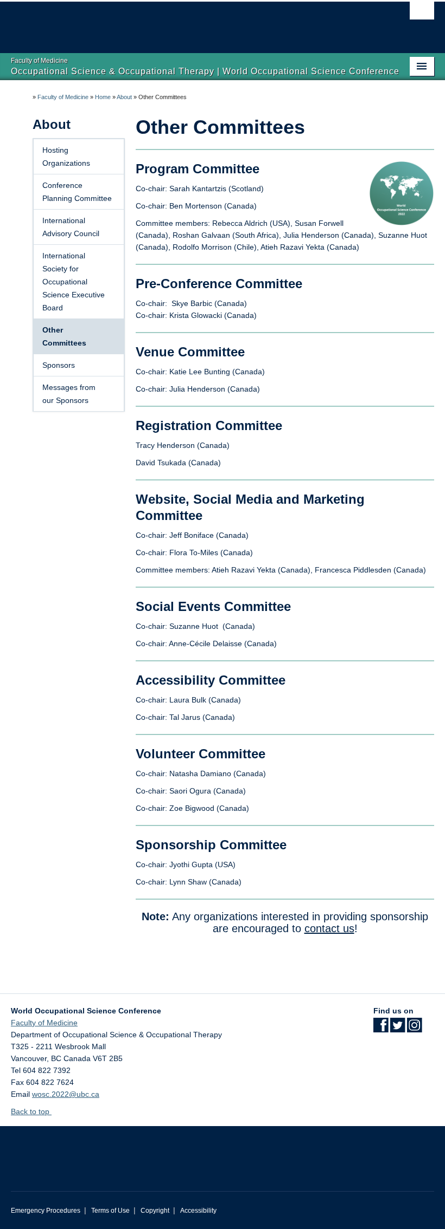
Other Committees (64, 336)
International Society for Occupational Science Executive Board (73, 281)
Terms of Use (110, 1210)
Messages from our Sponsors (69, 394)
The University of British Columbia (191, 22)
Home (103, 97)
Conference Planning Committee (77, 192)
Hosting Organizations (66, 156)
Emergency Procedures (45, 1210)
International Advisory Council (70, 227)
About (124, 97)
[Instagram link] (414, 1028)
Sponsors (58, 365)
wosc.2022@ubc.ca (65, 1094)
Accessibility (198, 1210)
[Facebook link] (380, 1028)
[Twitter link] (397, 1028)
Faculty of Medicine (62, 97)
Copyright (155, 1210)
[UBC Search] (422, 13)
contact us (329, 928)
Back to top (31, 1111)
